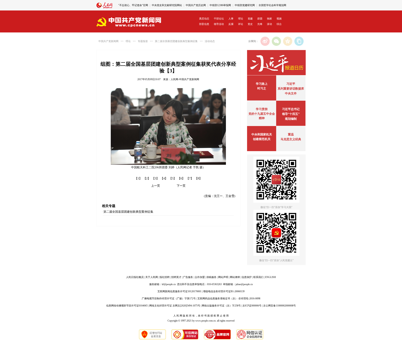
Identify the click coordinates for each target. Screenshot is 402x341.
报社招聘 (165, 277)
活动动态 (210, 41)
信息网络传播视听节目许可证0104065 (127, 305)
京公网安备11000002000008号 (279, 305)
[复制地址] (299, 41)
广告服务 (188, 277)
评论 (240, 24)
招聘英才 (176, 277)
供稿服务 (211, 277)
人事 (230, 18)
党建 (250, 18)
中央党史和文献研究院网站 (167, 5)
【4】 (164, 178)
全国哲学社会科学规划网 (272, 5)
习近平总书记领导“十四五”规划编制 (291, 114)
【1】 (138, 178)
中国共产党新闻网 (108, 41)
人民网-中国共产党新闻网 (185, 79)
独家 (269, 18)
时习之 (261, 88)
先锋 (259, 24)
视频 (279, 18)
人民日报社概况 (135, 277)
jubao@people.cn (244, 284)
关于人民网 (151, 277)
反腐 (230, 24)
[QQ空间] (287, 41)
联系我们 (258, 277)
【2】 (147, 178)
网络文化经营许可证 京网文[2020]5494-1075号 (174, 305)
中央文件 (291, 93)
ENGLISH (270, 277)
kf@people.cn (169, 284)
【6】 (181, 178)
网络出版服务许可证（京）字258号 (221, 305)
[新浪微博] (265, 41)
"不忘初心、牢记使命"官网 (133, 5)
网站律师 (235, 277)
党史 (250, 24)
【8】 (198, 178)
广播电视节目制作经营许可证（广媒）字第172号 (169, 298)
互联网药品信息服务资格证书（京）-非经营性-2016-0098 (228, 298)
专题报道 (143, 41)
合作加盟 (200, 277)
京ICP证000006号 (252, 305)
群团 (259, 18)
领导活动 (219, 24)
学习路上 (262, 83)
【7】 (189, 178)
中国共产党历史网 (196, 5)
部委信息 (204, 24)
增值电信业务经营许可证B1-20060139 (224, 291)
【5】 (172, 178)
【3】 (155, 178)
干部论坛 (219, 18)
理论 (240, 18)
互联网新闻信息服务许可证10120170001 (179, 291)
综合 (279, 24)
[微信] (276, 41)
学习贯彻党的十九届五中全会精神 (262, 114)
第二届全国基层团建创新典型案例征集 (176, 41)
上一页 (155, 185)
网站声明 (223, 277)
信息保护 (247, 277)
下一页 (181, 185)
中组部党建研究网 (245, 5)
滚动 (269, 24)
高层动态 (204, 18)
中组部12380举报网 (220, 5)
